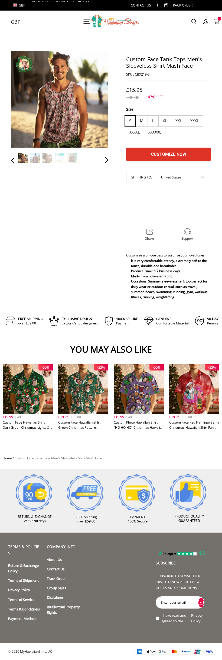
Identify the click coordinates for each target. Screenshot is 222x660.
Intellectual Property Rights (63, 610)
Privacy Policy (19, 590)
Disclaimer (55, 597)
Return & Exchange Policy (23, 568)
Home (7, 458)
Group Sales (56, 588)
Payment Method (22, 618)
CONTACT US (141, 5)
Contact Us (55, 569)
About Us (54, 559)
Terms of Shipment (23, 580)
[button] (23, 100)
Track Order (181, 5)
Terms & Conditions (24, 609)
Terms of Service (21, 599)
